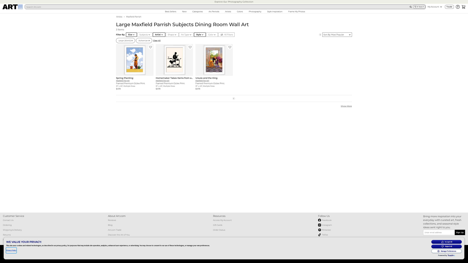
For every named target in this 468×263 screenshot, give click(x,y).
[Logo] (12, 6)
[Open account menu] (441, 6)
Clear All (157, 40)
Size (130, 34)
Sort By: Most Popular (333, 34)
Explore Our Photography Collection (234, 2)
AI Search (420, 7)
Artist (158, 34)
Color (210, 34)
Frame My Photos (296, 11)
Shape (171, 34)
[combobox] (216, 7)
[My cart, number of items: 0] (464, 7)
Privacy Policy (11, 250)
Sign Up (460, 232)
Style (198, 34)
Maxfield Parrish (133, 17)
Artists (119, 17)
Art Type (185, 34)
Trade (449, 7)
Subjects (143, 34)
